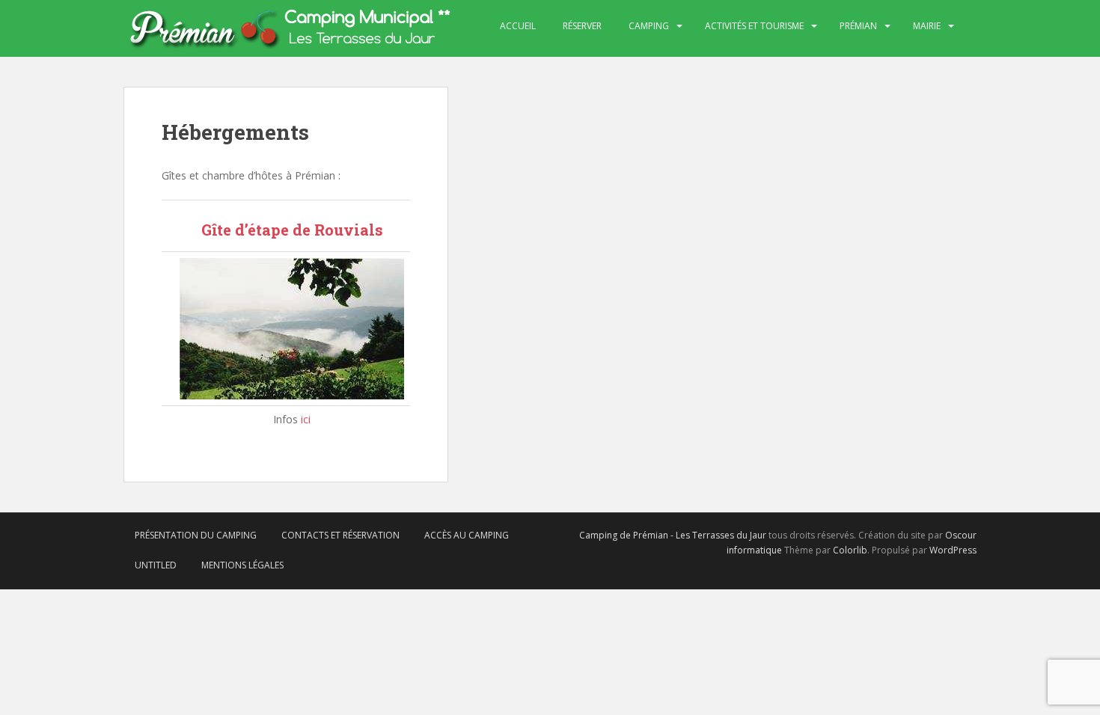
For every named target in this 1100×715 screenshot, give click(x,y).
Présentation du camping (196, 535)
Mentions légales (242, 565)
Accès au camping (466, 535)
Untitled (156, 565)
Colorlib (850, 550)
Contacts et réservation (340, 535)
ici (306, 419)
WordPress (953, 550)
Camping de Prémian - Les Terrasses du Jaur (672, 535)
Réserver (582, 25)
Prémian (858, 25)
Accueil (518, 25)
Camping (649, 25)
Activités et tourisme (754, 25)
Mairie (927, 25)
